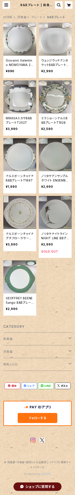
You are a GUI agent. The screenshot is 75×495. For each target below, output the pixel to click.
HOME (7, 17)
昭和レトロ (10, 364)
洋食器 (21, 17)
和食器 (7, 339)
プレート (36, 17)
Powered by (33, 474)
